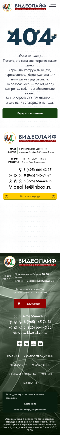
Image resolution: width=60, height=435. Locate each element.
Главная (13, 356)
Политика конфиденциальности (30, 409)
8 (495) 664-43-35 (38, 169)
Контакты (30, 383)
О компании (41, 365)
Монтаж (46, 374)
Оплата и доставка (22, 374)
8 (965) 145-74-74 (38, 175)
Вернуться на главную (30, 113)
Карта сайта (30, 403)
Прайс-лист (18, 365)
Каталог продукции (38, 356)
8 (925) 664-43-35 (38, 181)
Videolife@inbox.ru (30, 187)
